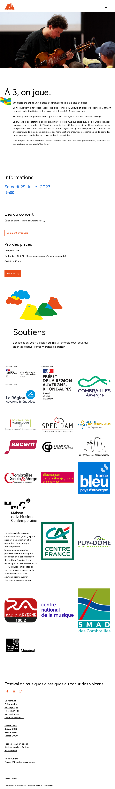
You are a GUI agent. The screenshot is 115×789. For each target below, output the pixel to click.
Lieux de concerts (14, 717)
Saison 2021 (10, 732)
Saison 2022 (10, 729)
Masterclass (10, 750)
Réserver (11, 273)
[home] (9, 6)
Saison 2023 (10, 725)
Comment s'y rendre (17, 233)
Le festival (10, 700)
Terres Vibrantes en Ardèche (19, 762)
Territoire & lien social (16, 743)
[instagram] (7, 691)
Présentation (11, 704)
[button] (106, 7)
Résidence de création (16, 747)
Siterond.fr (48, 785)
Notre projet (11, 707)
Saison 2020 (11, 735)
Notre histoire (11, 710)
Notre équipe (11, 714)
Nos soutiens (11, 758)
